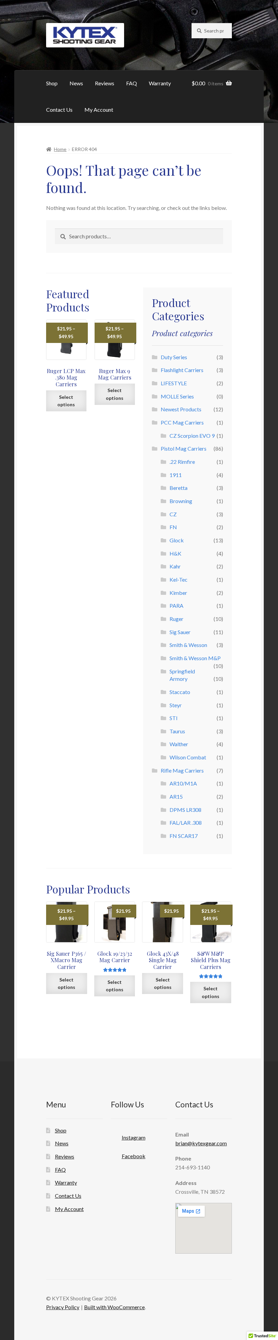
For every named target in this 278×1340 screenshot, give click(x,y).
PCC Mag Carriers (182, 422)
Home (60, 149)
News (76, 83)
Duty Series (174, 357)
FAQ (131, 83)
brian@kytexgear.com (201, 1143)
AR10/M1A (183, 783)
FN (173, 527)
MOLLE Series (177, 396)
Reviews (104, 83)
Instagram (133, 1137)
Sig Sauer (180, 632)
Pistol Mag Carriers (183, 448)
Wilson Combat (188, 757)
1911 (176, 475)
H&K (175, 553)
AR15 (176, 796)
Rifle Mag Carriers (182, 770)
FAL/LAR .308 (186, 822)
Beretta (178, 487)
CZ (173, 514)
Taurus (177, 731)
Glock (177, 540)
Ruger (176, 618)
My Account (98, 109)
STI (174, 718)
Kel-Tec (178, 579)
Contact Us (59, 109)
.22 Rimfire (182, 461)
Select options (66, 401)
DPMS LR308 (185, 809)
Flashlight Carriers (182, 370)
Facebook (133, 1156)
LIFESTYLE (174, 383)
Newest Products (181, 409)
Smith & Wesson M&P (195, 658)
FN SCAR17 (184, 836)
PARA (176, 605)
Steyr (176, 705)
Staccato (180, 692)
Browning (181, 501)
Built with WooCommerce (114, 1307)
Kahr (175, 566)
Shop (52, 83)
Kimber (178, 592)
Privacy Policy (62, 1307)
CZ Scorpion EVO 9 (192, 435)
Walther (179, 744)
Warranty (160, 83)
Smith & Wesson (188, 645)
